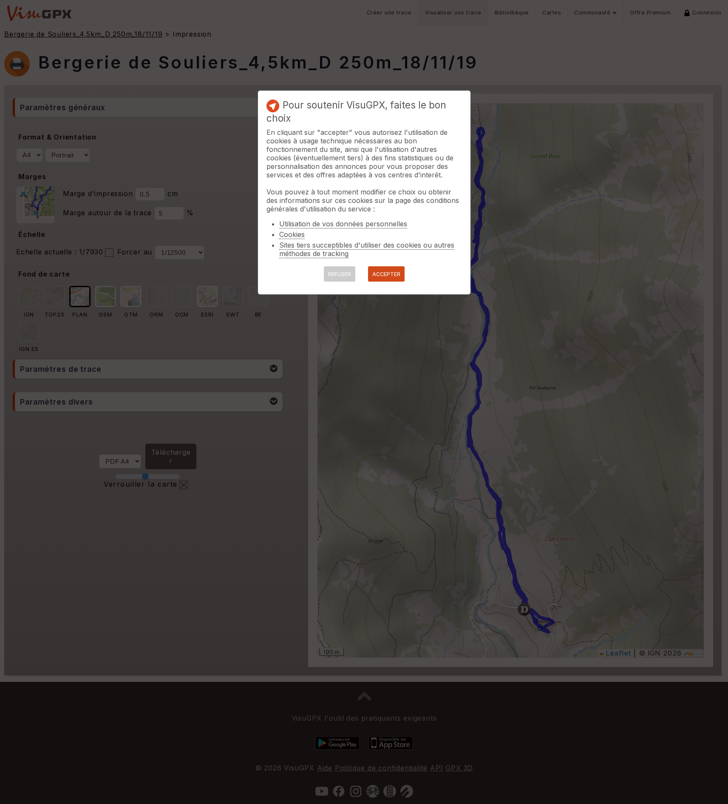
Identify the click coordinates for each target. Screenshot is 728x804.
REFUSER (339, 274)
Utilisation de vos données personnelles (343, 224)
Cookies (292, 234)
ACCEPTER (386, 274)
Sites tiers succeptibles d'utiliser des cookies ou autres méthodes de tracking (366, 249)
